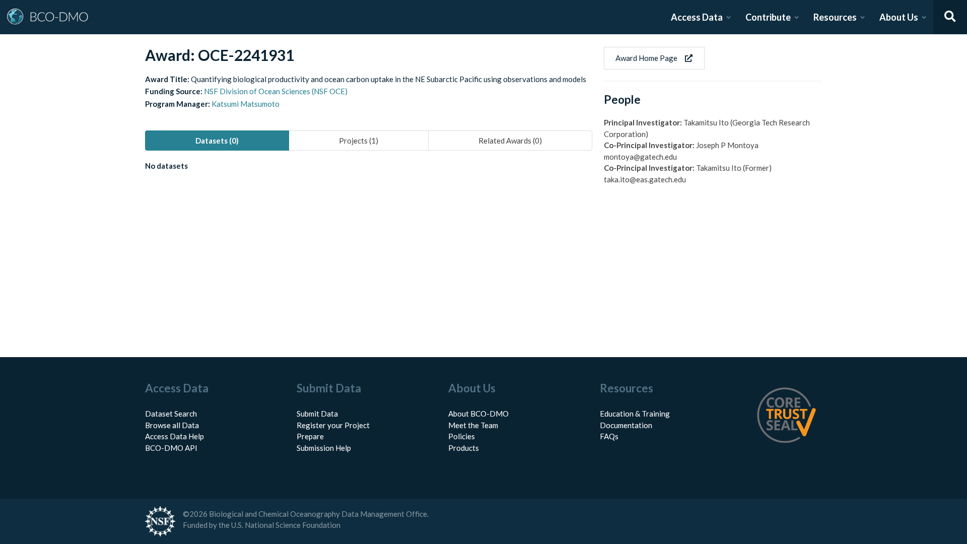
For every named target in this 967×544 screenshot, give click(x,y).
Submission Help (324, 447)
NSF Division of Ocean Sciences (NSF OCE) (276, 91)
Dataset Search (171, 413)
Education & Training (635, 413)
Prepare (310, 436)
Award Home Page (646, 57)
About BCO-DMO (478, 413)
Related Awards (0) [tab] (510, 140)
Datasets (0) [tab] (217, 140)
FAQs (609, 436)
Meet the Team (473, 425)
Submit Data (317, 413)
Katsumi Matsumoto (246, 103)
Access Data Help (174, 436)
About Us (898, 17)
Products (463, 447)
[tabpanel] (368, 168)
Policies (461, 436)
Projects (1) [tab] (358, 140)
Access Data (697, 17)
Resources (835, 17)
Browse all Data (172, 425)
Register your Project (333, 425)
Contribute (768, 17)
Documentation (626, 425)
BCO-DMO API (171, 447)
